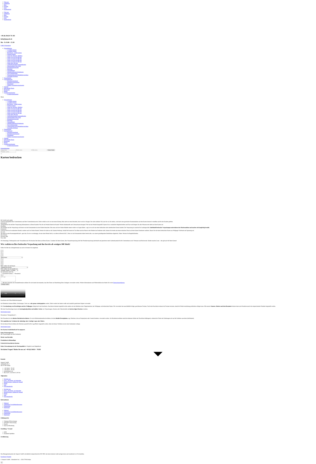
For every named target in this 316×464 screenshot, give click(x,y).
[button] (158, 97)
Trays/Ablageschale (12, 73)
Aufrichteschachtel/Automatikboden (16, 64)
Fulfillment (7, 3)
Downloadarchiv (8, 386)
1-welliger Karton (11, 50)
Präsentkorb (10, 84)
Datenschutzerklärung (119, 282)
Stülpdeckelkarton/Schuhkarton (15, 72)
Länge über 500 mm (12, 63)
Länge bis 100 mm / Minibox (14, 55)
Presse (5, 383)
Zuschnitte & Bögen (12, 76)
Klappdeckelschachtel (13, 67)
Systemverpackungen (9, 92)
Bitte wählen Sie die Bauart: (8, 266)
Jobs (5, 385)
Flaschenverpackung (12, 81)
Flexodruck (17, 273)
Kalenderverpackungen (13, 82)
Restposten (7, 89)
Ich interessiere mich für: (7, 272)
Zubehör (6, 86)
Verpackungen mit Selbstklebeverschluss (17, 75)
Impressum (7, 407)
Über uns (6, 2)
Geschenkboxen (8, 79)
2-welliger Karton (11, 51)
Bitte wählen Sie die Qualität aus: (9, 269)
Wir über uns (7, 379)
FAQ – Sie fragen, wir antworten (12, 380)
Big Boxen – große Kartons (14, 52)
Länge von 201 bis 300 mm (14, 58)
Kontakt (6, 6)
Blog (5, 5)
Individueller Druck (9, 88)
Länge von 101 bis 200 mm (14, 57)
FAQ (5, 8)
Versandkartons (8, 48)
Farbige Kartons (11, 54)
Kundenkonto (7, 9)
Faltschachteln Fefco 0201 (14, 66)
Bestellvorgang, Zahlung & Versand (13, 382)
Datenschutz (7, 406)
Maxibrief (9, 69)
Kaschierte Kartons (8, 273)
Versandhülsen (11, 70)
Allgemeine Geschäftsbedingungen (13, 404)
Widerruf (6, 403)
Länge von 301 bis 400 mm (14, 60)
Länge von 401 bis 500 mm (14, 61)
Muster (6, 91)
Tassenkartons (7, 78)
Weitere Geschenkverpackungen (15, 85)
